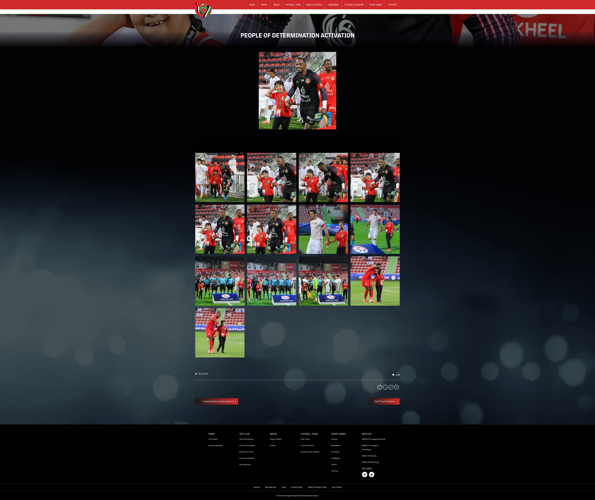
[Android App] (364, 474)
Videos (273, 445)
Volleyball (335, 458)
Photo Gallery (275, 439)
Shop (283, 487)
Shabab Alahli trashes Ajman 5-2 (219, 401)
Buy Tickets (337, 487)
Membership (270, 487)
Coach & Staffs (307, 445)
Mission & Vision (246, 452)
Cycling (334, 471)
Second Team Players (310, 452)
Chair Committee (246, 445)
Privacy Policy (297, 487)
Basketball (335, 445)
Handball (335, 452)
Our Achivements (246, 458)
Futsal (334, 464)
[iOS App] (371, 474)
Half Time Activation (385, 401)
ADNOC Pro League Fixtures (373, 439)
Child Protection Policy (317, 487)
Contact (256, 487)
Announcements (216, 445)
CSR (397, 374)
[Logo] (205, 9)
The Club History (246, 439)
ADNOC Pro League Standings (370, 447)
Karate (334, 439)
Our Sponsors (245, 464)
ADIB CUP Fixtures (369, 456)
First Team (213, 439)
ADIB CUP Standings (370, 462)
